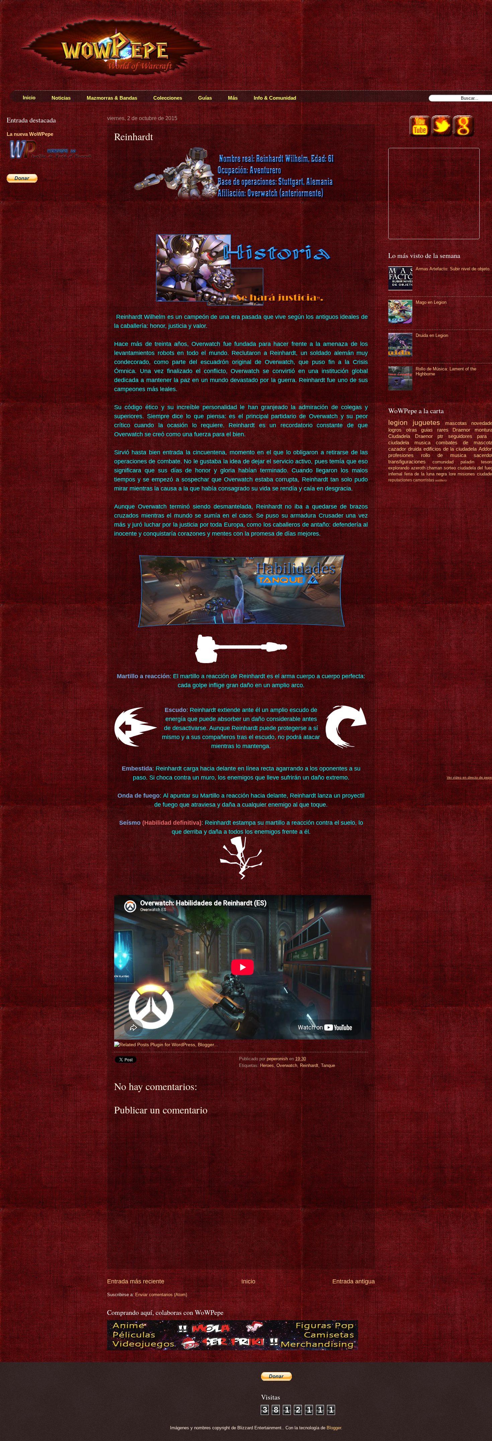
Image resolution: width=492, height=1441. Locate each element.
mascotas (456, 423)
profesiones (401, 455)
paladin (467, 461)
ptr (440, 436)
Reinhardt (309, 1065)
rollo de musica (443, 455)
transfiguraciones (407, 461)
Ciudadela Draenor (410, 436)
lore (452, 473)
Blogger (334, 1427)
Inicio (248, 1281)
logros (395, 430)
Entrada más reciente (135, 1281)
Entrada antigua (353, 1281)
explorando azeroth (406, 467)
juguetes (426, 422)
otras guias (419, 430)
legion (398, 422)
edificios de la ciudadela (450, 449)
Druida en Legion (432, 335)
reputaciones (400, 480)
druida (414, 449)
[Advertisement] (48, 236)
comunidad (443, 461)
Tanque (328, 1065)
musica (422, 442)
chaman (434, 467)
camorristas (423, 480)
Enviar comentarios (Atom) (161, 1294)
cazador (397, 449)
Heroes (267, 1065)
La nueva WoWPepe (30, 134)
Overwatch (286, 1065)
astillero (441, 480)
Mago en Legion (431, 302)
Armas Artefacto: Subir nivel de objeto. (453, 268)
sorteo (450, 467)
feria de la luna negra (425, 473)
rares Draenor (454, 430)
